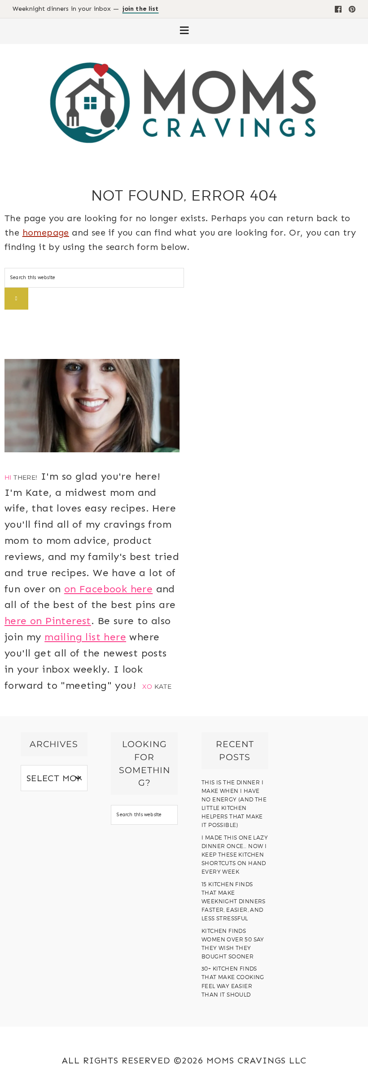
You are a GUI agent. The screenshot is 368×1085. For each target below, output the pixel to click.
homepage (45, 232)
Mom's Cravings (184, 102)
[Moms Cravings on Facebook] (338, 9)
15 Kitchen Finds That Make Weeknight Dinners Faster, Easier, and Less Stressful (234, 901)
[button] (184, 31)
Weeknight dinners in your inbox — (86, 9)
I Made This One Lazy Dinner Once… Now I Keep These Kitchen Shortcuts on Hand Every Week (235, 854)
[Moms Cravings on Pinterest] (352, 9)
